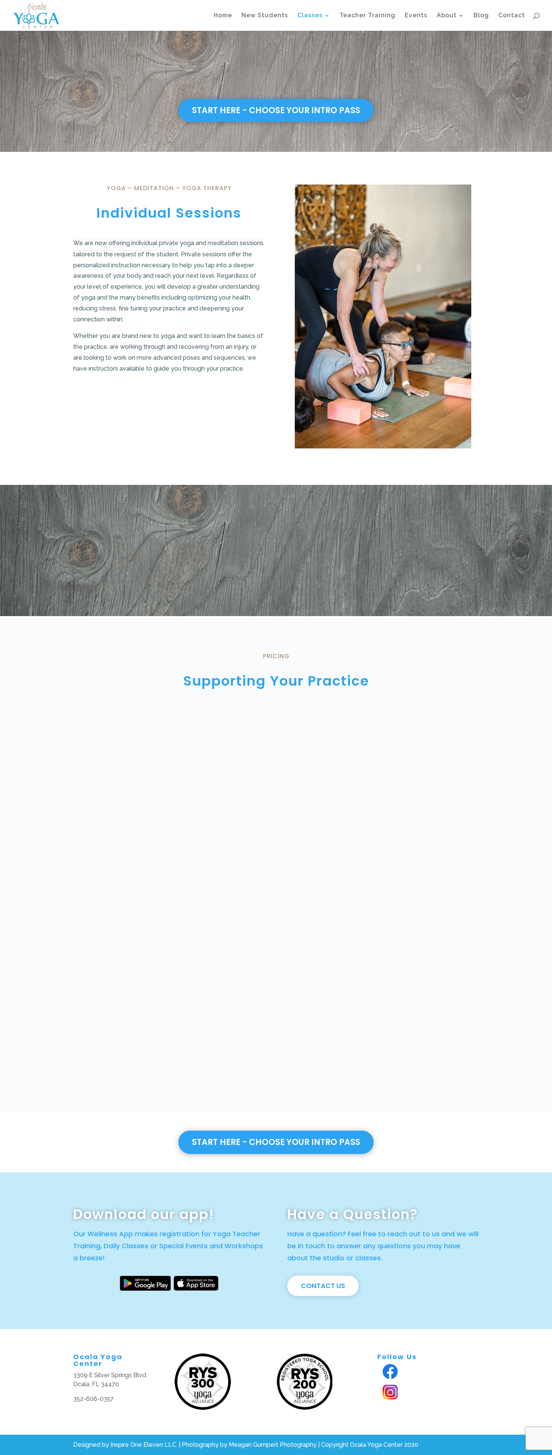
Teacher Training (367, 16)
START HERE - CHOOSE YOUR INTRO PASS (276, 110)
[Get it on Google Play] (145, 1288)
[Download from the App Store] (196, 1288)
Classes (310, 16)
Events (416, 16)
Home (223, 16)
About (447, 16)
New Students (264, 16)
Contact (511, 16)
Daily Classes (126, 1246)
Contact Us (323, 1285)
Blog (481, 16)
